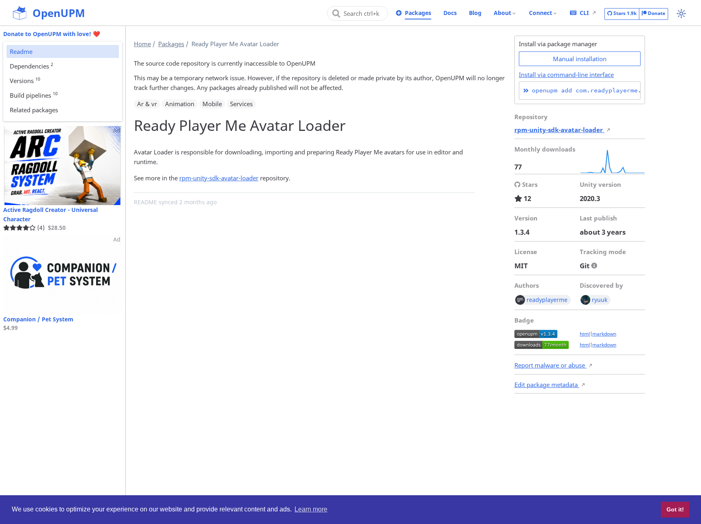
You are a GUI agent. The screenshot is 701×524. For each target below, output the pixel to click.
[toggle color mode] (681, 13)
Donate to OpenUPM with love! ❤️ (51, 34)
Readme (21, 51)
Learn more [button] (311, 509)
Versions (25, 80)
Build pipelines (34, 94)
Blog (475, 13)
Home (142, 44)
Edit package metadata (546, 385)
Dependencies (31, 65)
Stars (624, 13)
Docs (450, 13)
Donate (656, 13)
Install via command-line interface (566, 75)
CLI (584, 13)
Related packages (34, 110)
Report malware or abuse (550, 365)
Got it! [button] (675, 509)
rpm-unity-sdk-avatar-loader (218, 178)
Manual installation (579, 59)
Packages (418, 13)
